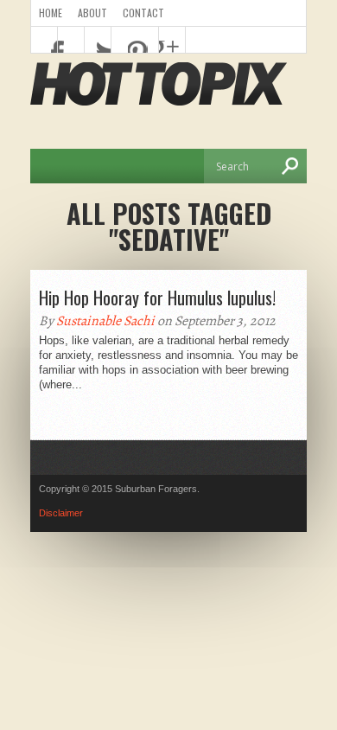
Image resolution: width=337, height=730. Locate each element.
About (92, 12)
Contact (143, 12)
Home (50, 12)
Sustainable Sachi (105, 320)
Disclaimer (61, 513)
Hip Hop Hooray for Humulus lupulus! (157, 297)
